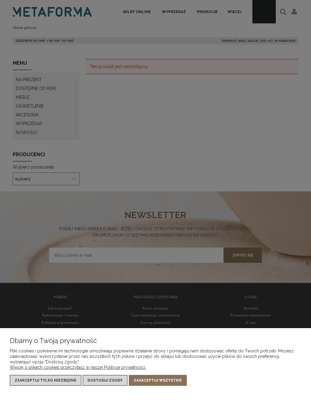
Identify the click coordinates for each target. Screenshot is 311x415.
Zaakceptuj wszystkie (158, 380)
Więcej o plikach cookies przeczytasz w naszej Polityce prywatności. (78, 367)
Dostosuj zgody (105, 380)
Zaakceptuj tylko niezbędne (46, 380)
